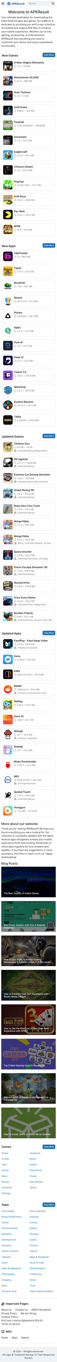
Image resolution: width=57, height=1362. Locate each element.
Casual (5, 1170)
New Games (10, 55)
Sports (33, 1187)
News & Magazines (11, 1268)
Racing (5, 1181)
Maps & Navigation (39, 1257)
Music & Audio (37, 1262)
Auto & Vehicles (38, 1211)
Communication (10, 1228)
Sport (4, 1285)
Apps (5, 1204)
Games (6, 1146)
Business (34, 1216)
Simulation (7, 1187)
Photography (8, 1274)
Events (33, 1239)
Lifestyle (6, 1257)
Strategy (6, 1193)
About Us (6, 1309)
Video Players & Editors (41, 1291)
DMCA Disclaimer (41, 1309)
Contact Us (21, 1309)
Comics (33, 1222)
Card (4, 1164)
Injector (34, 1251)
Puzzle (33, 1176)
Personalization (37, 1268)
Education (7, 1234)
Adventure (35, 1153)
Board (33, 1159)
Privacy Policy (9, 1313)
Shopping (6, 1280)
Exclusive (6, 1245)
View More (49, 55)
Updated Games (13, 436)
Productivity (36, 1274)
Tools (32, 1285)
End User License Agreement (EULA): (22, 1320)
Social (33, 1280)
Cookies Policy (9, 1316)
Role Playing (36, 1181)
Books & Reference (11, 1216)
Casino (33, 1164)
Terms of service (10, 1323)
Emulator (34, 1234)
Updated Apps (11, 633)
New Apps (9, 246)
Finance (34, 1245)
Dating (33, 1228)
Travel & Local (9, 1291)
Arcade (5, 1159)
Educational (36, 1170)
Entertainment (9, 1239)
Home (4, 1337)
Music (5, 1176)
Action (5, 1153)
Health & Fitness (10, 1251)
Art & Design (8, 1211)
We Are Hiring (28, 1313)
